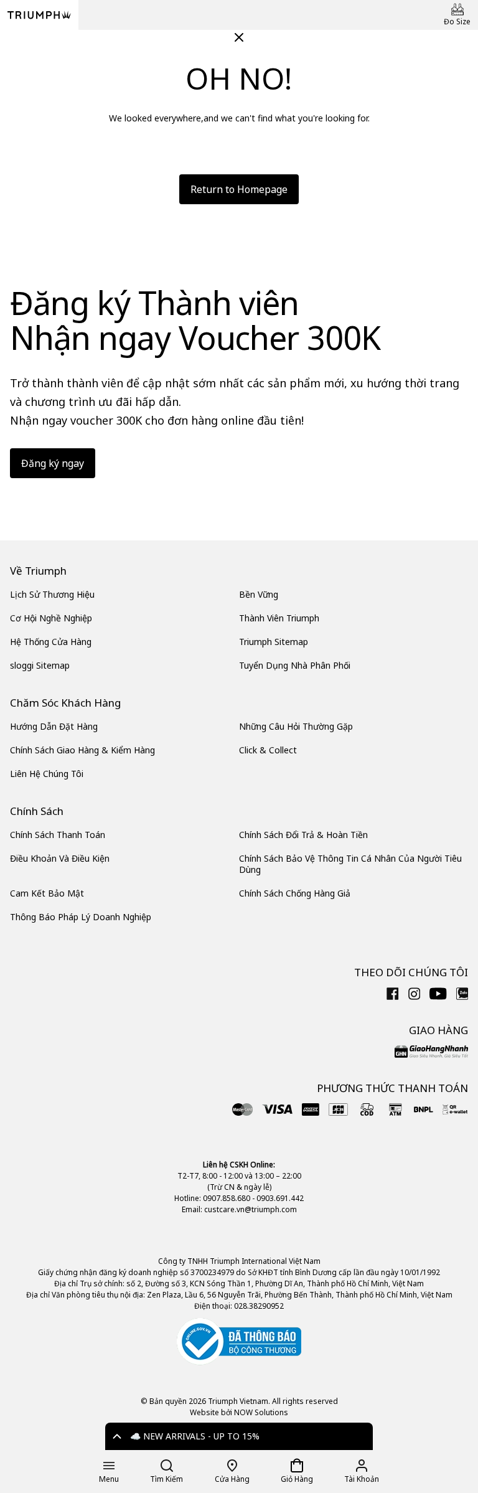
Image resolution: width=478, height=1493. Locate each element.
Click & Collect (268, 750)
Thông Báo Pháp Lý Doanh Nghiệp (80, 917)
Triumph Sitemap (273, 642)
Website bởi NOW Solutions (239, 1412)
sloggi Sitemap (40, 665)
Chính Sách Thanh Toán (57, 835)
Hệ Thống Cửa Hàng (50, 642)
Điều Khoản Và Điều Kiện (60, 858)
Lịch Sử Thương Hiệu (52, 594)
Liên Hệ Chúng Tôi (46, 773)
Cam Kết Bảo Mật (47, 893)
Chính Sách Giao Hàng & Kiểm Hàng (82, 750)
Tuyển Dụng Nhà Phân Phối (294, 665)
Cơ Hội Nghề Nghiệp (51, 618)
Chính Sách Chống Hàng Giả (294, 893)
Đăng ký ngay (52, 463)
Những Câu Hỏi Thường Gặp (296, 726)
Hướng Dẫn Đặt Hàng (54, 726)
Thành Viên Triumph (279, 618)
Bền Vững (258, 594)
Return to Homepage (239, 189)
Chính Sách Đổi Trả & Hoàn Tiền (303, 835)
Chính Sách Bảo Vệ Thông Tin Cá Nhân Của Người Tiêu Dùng (350, 863)
